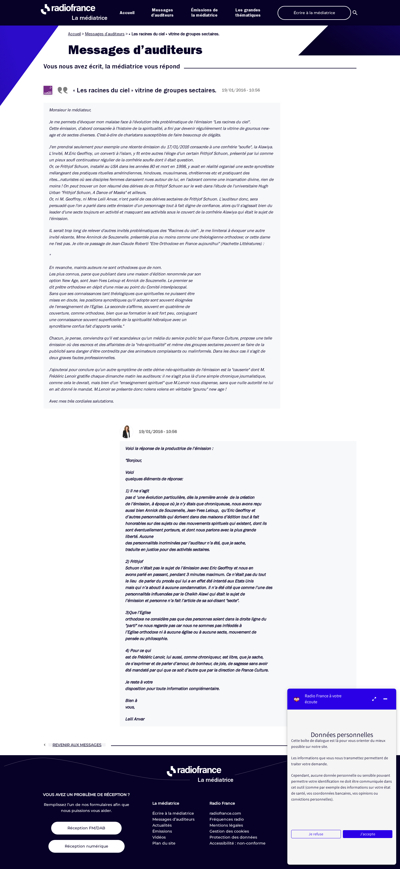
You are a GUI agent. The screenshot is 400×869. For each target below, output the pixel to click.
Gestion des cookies (229, 831)
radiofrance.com (225, 813)
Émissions (162, 831)
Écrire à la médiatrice (173, 813)
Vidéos (159, 837)
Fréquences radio (227, 819)
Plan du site (164, 843)
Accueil (127, 13)
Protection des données (233, 837)
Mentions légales (226, 825)
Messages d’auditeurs (105, 34)
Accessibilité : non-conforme (238, 843)
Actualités (162, 825)
